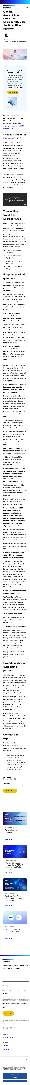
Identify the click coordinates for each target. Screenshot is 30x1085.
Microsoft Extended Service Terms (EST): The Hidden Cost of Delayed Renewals (14, 866)
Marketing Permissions (8, 986)
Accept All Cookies (15, 1074)
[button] (3, 779)
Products (5, 1034)
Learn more (14, 1006)
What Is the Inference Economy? (13, 831)
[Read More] (13, 839)
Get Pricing (5, 1045)
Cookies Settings (15, 1081)
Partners (5, 1054)
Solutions (5, 1049)
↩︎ (21, 769)
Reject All (15, 1077)
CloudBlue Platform (8, 1037)
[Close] (27, 1059)
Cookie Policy (19, 1069)
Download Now (22, 2)
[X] (7, 1028)
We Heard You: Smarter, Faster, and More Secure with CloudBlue (14, 898)
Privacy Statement (9, 1023)
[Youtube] (11, 1028)
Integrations (6, 1040)
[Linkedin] (3, 1028)
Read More (8, 839)
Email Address (6, 978)
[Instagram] (14, 1028)
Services (5, 1042)
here (11, 751)
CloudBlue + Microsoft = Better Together (14, 930)
